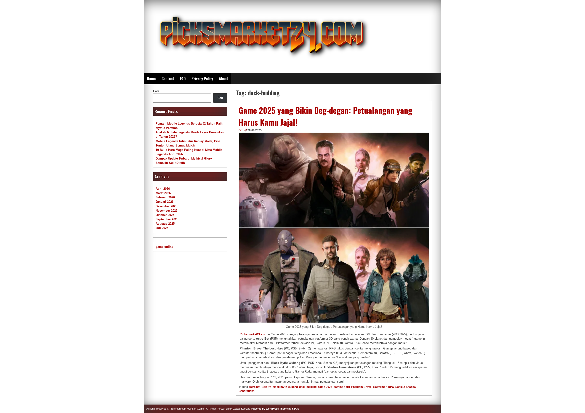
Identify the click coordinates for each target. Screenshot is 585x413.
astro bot (254, 387)
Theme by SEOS (289, 408)
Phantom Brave (361, 387)
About (223, 78)
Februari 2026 (165, 197)
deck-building (307, 387)
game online (164, 246)
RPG (391, 387)
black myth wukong (285, 387)
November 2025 (166, 210)
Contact (168, 78)
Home (151, 78)
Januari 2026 (164, 201)
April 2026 (163, 188)
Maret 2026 (163, 193)
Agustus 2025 (165, 223)
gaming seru (342, 387)
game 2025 (325, 387)
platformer (380, 387)
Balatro (266, 387)
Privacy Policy (202, 78)
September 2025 (167, 219)
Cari (156, 91)
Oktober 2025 (165, 215)
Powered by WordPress (265, 408)
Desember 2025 (166, 206)
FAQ (183, 78)
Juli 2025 (162, 228)
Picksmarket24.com (253, 334)
